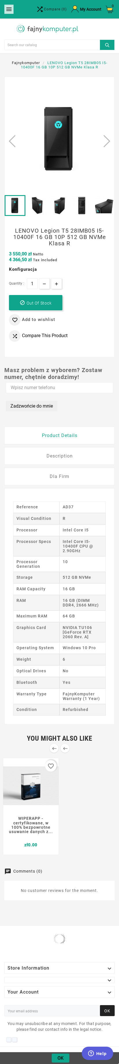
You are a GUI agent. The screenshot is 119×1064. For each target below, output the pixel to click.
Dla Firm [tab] (59, 476)
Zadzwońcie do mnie (31, 406)
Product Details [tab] (59, 435)
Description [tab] (60, 456)
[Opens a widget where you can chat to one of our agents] (97, 1054)
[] (107, 44)
